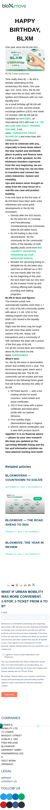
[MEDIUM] (21, 796)
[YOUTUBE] (3, 805)
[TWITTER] (3, 796)
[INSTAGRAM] (9, 805)
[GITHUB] (21, 805)
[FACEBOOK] (15, 805)
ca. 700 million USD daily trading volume (24, 126)
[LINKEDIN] (15, 796)
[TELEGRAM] (9, 796)
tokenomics (20, 355)
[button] (42, 6)
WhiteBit (25, 118)
